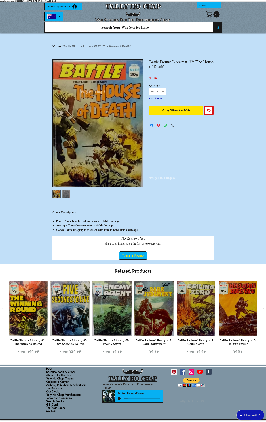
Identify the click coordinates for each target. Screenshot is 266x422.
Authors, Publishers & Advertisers (66, 385)
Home (56, 46)
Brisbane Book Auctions (60, 372)
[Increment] (163, 91)
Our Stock (52, 391)
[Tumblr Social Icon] (209, 372)
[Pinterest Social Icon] (174, 372)
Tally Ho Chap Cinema (60, 378)
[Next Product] (264, 308)
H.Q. (49, 368)
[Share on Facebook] (151, 125)
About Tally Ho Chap (59, 375)
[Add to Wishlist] (209, 110)
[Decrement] (152, 91)
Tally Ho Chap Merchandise (63, 394)
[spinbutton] (157, 91)
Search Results (55, 401)
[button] (209, 5)
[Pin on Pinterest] (158, 125)
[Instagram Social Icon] (191, 372)
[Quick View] (28, 308)
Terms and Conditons (59, 398)
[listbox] (209, 5)
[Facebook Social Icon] (182, 372)
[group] (133, 317)
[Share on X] (172, 125)
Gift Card (52, 404)
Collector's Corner (57, 381)
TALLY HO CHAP (133, 6)
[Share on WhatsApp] (165, 125)
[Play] (119, 398)
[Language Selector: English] (53, 16)
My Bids (51, 411)
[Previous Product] (2, 308)
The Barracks (54, 388)
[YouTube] (200, 372)
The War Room (55, 408)
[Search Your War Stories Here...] (217, 27)
